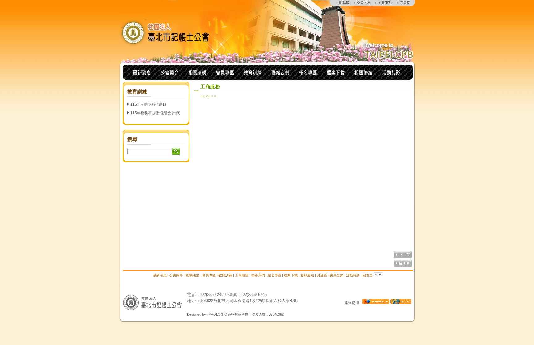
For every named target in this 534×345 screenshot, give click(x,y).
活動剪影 (353, 275)
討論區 (322, 275)
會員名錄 (336, 275)
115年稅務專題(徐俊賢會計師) (155, 113)
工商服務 (241, 275)
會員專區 (209, 275)
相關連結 (307, 275)
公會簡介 (176, 275)
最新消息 (160, 275)
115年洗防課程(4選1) (148, 104)
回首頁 (367, 275)
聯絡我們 (258, 275)
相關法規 (192, 275)
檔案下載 (291, 275)
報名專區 (274, 275)
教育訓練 (225, 275)
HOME (205, 96)
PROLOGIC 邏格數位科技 (228, 314)
